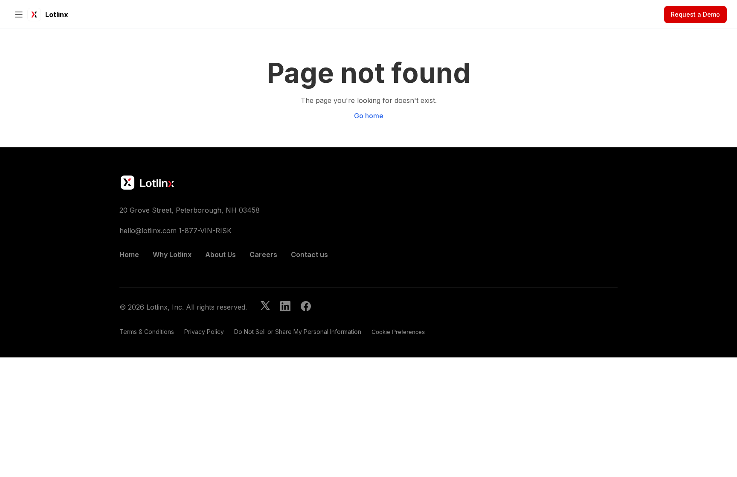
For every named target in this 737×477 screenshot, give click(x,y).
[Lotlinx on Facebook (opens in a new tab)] (306, 307)
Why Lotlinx (172, 254)
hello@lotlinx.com (148, 230)
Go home (368, 115)
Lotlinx (56, 14)
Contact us (309, 254)
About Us (220, 254)
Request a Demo (695, 14)
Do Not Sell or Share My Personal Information (297, 331)
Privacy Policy (204, 331)
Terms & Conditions (146, 331)
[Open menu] (18, 14)
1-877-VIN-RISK (205, 230)
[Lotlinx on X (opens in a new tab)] (265, 307)
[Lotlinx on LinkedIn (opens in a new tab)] (285, 307)
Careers (263, 254)
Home (129, 254)
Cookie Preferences (398, 331)
